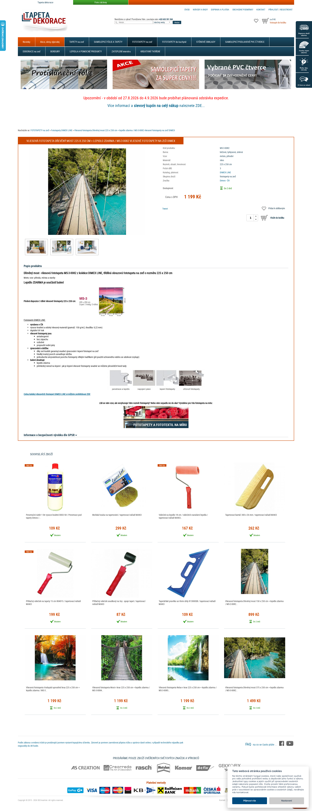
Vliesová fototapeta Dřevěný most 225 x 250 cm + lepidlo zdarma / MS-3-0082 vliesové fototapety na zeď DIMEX (124, 130)
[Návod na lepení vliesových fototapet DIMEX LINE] (156, 380)
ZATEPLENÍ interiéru (121, 51)
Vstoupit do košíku (278, 22)
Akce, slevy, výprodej (49, 41)
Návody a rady (200, 9)
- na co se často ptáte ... (261, 744)
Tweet (165, 208)
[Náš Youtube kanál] (290, 743)
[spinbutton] (250, 218)
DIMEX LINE (225, 172)
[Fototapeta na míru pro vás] (156, 417)
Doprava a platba (220, 9)
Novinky (26, 41)
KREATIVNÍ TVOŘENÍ (150, 51)
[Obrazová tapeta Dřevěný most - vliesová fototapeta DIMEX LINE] (36, 247)
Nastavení (286, 800)
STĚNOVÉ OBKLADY (205, 41)
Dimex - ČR (224, 180)
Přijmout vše (249, 800)
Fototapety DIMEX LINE (61, 130)
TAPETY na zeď (76, 41)
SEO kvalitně (42, 800)
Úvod (187, 9)
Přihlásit (273, 9)
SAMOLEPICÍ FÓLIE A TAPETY (108, 41)
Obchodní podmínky (242, 9)
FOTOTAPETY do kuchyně (174, 41)
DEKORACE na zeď (31, 51)
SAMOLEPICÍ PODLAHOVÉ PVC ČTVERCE (244, 41)
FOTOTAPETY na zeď (142, 41)
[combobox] (163, 22)
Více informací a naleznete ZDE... (156, 105)
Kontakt (260, 9)
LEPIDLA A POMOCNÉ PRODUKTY (86, 51)
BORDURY (55, 51)
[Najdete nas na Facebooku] (282, 743)
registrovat (286, 9)
